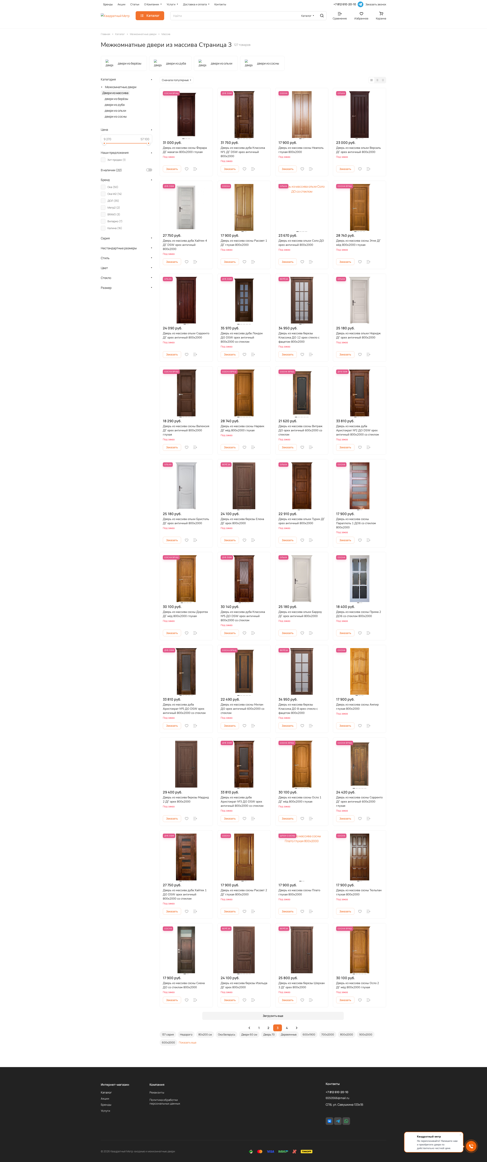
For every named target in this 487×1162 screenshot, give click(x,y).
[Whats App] (346, 1121)
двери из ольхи (115, 110)
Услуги (105, 1111)
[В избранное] (187, 169)
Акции (105, 1099)
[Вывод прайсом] (383, 80)
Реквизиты (157, 1092)
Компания (157, 1084)
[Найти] (322, 15)
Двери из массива (115, 93)
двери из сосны (116, 116)
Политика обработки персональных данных (165, 1101)
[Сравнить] (195, 169)
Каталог (106, 1092)
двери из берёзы (116, 99)
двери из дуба (115, 105)
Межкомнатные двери (120, 87)
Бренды (106, 1105)
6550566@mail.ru (337, 1098)
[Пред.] (249, 1027)
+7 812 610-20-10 (344, 4)
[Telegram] (360, 4)
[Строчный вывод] (377, 80)
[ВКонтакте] (329, 1121)
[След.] (296, 1027)
